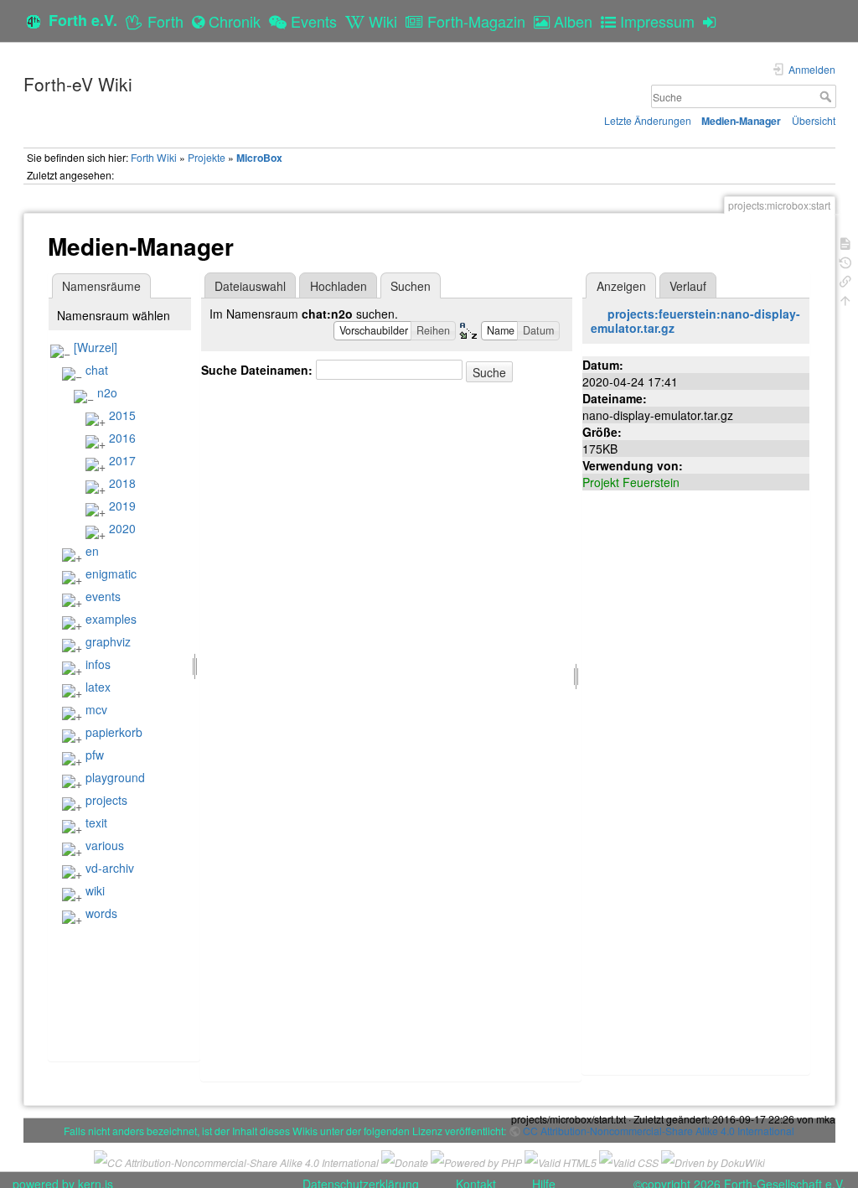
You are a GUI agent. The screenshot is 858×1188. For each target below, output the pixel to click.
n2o (107, 392)
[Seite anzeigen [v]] (845, 242)
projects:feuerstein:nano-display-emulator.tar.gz (695, 320)
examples (111, 618)
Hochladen (338, 286)
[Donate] (404, 1161)
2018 (122, 483)
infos (98, 664)
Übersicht (813, 120)
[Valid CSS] (629, 1161)
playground (115, 777)
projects (106, 799)
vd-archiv (109, 867)
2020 (122, 528)
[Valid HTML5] (561, 1161)
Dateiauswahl (250, 286)
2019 (122, 505)
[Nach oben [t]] (845, 299)
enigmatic (111, 573)
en (92, 550)
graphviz (108, 641)
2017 (122, 460)
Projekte (206, 157)
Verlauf (687, 286)
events (103, 596)
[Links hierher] (845, 279)
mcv (96, 709)
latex (98, 686)
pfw (94, 754)
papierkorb (113, 732)
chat (96, 369)
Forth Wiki (154, 157)
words (101, 913)
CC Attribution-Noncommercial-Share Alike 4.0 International (658, 1130)
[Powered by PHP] (476, 1161)
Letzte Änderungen (647, 120)
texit (96, 822)
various (104, 845)
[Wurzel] (95, 347)
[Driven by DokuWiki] (713, 1161)
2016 (122, 437)
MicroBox (259, 157)
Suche (827, 96)
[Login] (713, 21)
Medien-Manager (741, 120)
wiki (95, 890)
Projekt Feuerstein (631, 482)
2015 (122, 415)
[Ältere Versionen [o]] (845, 261)
